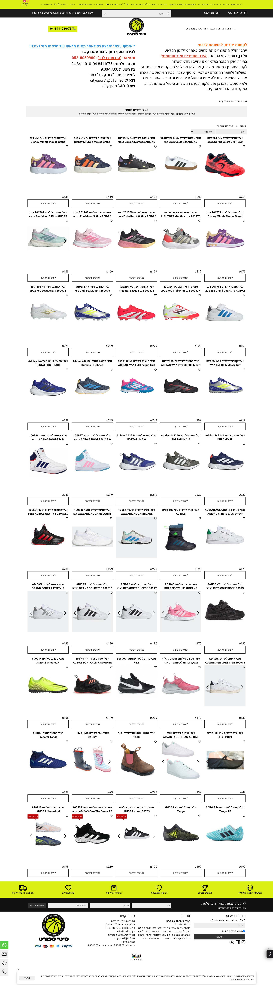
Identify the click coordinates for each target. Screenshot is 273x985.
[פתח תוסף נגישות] (270, 954)
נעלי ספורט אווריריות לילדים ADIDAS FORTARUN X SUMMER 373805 (92, 663)
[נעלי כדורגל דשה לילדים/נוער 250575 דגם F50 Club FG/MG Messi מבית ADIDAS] (92, 333)
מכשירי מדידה (137, 4)
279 (154, 346)
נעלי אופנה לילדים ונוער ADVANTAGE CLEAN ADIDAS (181, 735)
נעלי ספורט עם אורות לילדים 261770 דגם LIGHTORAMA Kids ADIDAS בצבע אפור (180, 216)
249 (154, 420)
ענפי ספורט (47, 4)
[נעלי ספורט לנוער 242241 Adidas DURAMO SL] (225, 482)
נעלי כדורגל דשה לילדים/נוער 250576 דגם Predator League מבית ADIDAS (136, 291)
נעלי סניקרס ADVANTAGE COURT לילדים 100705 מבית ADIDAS (225, 512)
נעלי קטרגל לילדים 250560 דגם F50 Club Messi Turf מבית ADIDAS (225, 365)
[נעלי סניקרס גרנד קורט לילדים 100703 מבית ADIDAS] (136, 854)
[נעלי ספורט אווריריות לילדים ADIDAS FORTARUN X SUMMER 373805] (92, 705)
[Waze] (4, 963)
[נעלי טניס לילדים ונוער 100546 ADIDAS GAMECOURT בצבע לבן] (92, 557)
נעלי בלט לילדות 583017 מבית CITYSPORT (225, 735)
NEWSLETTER (236, 916)
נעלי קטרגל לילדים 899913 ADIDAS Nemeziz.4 (48, 809)
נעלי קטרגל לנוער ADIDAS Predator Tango (48, 735)
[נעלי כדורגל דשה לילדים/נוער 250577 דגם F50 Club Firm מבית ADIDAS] (180, 333)
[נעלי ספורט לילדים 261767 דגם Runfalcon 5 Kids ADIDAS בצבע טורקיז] (48, 259)
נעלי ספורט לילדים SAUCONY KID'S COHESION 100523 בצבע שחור (225, 588)
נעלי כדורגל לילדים (127, 114)
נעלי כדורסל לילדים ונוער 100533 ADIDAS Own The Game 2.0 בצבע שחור (92, 811)
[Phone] (4, 972)
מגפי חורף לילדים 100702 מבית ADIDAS (180, 512)
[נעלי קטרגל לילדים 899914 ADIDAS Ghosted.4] (48, 705)
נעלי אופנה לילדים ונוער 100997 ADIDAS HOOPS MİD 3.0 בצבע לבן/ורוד (92, 439)
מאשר (27, 977)
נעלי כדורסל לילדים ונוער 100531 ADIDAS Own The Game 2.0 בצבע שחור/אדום (48, 514)
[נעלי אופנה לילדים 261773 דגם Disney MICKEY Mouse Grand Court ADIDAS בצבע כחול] (92, 185)
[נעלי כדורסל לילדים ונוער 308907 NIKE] (136, 705)
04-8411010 (81, 64)
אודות (221, 28)
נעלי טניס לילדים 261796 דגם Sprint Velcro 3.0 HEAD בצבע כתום (225, 142)
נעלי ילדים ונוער (136, 110)
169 (110, 271)
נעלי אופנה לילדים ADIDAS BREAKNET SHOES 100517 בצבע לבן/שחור (136, 588)
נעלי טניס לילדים (87, 114)
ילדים (72, 4)
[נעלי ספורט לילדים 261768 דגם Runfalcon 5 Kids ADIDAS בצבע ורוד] (92, 259)
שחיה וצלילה (151, 4)
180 (243, 643)
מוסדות (99, 4)
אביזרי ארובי (216, 4)
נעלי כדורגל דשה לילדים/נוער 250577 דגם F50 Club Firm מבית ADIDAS (180, 291)
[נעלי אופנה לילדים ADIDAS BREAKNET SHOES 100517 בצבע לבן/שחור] (136, 631)
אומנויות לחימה (86, 4)
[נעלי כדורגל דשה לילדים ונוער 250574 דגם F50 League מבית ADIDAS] (48, 333)
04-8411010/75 (61, 29)
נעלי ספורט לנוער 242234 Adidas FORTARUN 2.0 (136, 437)
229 (199, 346)
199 (154, 197)
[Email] (4, 955)
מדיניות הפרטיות (237, 979)
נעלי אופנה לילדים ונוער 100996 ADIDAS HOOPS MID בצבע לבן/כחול (48, 439)
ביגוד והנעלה (112, 4)
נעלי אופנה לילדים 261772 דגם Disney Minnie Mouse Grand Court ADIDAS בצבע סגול (48, 142)
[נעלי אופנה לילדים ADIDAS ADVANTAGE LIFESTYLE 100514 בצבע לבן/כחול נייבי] (225, 705)
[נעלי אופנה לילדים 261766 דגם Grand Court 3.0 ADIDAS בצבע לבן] (225, 333)
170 (243, 569)
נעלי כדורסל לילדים (107, 114)
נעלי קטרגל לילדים (146, 114)
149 (110, 197)
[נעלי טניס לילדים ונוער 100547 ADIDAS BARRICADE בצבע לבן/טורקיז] (136, 557)
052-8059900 (83, 58)
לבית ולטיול (60, 4)
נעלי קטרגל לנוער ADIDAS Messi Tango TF (225, 809)
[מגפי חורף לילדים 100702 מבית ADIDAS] (180, 557)
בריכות (163, 4)
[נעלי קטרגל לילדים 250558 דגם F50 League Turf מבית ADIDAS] (136, 408)
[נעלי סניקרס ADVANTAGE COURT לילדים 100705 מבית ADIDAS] (225, 557)
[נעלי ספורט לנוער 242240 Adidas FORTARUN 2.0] (180, 482)
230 (66, 569)
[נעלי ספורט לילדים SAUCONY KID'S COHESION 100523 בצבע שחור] (225, 631)
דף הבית (231, 28)
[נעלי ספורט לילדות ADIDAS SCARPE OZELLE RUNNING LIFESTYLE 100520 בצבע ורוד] (180, 631)
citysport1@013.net (106, 80)
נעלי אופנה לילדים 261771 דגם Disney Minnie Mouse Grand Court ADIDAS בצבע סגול (224, 216)
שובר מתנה (190, 28)
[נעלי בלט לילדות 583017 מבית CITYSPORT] (225, 780)
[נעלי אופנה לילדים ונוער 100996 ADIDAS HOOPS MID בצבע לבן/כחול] (48, 482)
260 (243, 197)
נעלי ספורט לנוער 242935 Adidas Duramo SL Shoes (92, 363)
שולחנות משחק (177, 4)
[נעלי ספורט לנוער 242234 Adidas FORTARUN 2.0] (136, 482)
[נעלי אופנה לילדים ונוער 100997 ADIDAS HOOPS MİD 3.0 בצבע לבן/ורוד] (92, 482)
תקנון (212, 28)
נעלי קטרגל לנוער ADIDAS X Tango (180, 809)
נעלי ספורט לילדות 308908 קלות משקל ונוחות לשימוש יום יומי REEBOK (181, 663)
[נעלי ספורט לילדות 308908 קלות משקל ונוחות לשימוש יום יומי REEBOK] (180, 705)
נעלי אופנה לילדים (166, 114)
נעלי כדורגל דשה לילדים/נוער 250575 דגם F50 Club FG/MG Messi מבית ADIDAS (92, 291)
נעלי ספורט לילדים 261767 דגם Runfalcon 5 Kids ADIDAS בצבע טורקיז (48, 216)
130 (243, 718)
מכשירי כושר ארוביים (232, 4)
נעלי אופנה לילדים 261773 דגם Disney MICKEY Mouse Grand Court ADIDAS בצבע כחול (92, 142)
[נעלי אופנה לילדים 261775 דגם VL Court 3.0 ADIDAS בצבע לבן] (180, 185)
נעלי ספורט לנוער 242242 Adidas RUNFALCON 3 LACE (48, 363)
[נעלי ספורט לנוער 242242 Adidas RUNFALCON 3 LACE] (48, 408)
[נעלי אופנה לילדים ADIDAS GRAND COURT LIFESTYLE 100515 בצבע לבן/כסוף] (48, 631)
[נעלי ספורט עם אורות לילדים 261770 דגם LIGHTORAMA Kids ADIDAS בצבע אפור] (180, 259)
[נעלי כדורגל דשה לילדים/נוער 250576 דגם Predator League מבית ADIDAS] (136, 333)
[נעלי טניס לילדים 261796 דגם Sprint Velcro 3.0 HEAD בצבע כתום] (225, 185)
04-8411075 (102, 64)
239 (199, 197)
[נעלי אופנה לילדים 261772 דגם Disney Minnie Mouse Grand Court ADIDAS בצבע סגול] (48, 185)
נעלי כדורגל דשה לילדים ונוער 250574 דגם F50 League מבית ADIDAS (48, 291)
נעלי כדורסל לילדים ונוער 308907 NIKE (136, 661)
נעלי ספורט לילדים (185, 114)
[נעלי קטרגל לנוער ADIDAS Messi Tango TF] (225, 854)
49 (244, 792)
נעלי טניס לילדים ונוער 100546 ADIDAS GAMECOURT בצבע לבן (92, 512)
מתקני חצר (191, 4)
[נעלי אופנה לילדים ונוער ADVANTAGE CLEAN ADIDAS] (180, 780)
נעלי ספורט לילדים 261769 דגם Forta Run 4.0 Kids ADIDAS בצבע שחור (136, 216)
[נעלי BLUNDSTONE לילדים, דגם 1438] (136, 780)
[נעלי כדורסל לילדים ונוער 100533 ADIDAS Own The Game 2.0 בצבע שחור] (92, 854)
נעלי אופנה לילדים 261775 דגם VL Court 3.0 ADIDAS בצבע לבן (180, 140)
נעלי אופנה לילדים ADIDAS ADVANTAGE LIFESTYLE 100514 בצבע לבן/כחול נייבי (225, 663)
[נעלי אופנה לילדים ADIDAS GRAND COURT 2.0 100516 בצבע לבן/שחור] (92, 631)
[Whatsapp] (4, 946)
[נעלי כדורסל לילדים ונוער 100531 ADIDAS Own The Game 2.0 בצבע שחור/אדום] (48, 557)
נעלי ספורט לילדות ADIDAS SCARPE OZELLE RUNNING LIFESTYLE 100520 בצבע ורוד (180, 588)
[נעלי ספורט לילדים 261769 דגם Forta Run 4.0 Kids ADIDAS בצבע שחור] (136, 259)
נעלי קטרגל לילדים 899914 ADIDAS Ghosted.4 (48, 661)
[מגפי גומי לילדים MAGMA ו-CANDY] (92, 780)
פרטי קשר (127, 916)
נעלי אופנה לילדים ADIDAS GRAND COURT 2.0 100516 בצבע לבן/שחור (92, 588)
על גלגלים (124, 4)
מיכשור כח (204, 4)
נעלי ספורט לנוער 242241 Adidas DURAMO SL (225, 437)
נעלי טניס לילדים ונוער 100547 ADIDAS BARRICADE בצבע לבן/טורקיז (136, 514)
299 (154, 792)
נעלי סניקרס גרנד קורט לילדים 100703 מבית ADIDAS (136, 809)
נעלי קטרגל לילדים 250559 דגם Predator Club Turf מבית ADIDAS (180, 363)
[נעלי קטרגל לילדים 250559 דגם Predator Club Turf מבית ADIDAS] (180, 408)
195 (66, 718)
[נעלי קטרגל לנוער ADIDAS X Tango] (180, 854)
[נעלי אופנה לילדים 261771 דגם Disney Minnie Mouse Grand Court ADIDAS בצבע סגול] (225, 259)
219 (199, 271)
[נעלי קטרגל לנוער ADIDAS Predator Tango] (48, 780)
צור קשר (202, 28)
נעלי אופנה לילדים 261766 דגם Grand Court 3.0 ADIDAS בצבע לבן (225, 289)
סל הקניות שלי (235, 12)
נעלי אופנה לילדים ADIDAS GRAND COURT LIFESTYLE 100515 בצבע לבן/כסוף (48, 588)
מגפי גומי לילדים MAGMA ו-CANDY (92, 735)
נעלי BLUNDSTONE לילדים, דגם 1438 (136, 735)
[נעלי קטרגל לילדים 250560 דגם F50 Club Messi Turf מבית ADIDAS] (225, 408)
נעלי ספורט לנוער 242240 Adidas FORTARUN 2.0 (180, 437)
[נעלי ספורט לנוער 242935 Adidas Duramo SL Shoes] (92, 408)
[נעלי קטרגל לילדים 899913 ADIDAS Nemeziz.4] (48, 854)
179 (243, 271)
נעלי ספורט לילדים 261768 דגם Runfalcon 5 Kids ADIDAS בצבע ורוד (92, 216)
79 (111, 792)
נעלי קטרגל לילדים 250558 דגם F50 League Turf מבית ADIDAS (136, 363)
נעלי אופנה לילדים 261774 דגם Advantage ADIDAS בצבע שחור (136, 140)
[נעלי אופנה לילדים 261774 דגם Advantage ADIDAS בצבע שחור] (136, 185)
